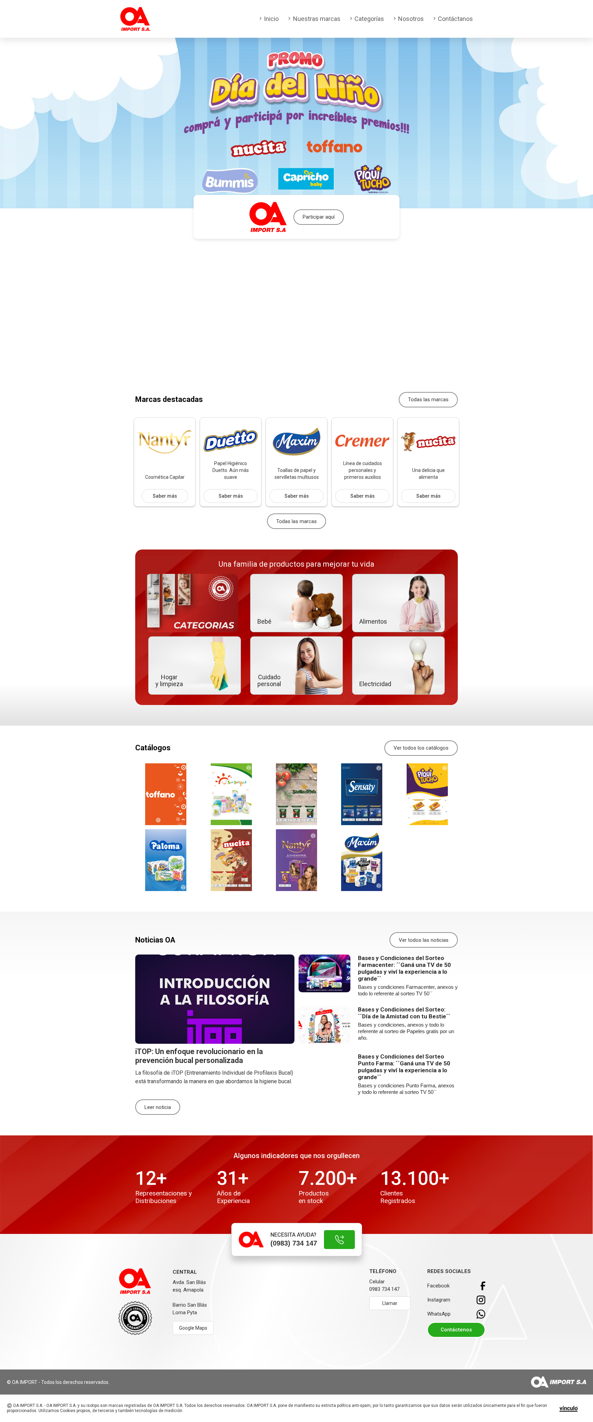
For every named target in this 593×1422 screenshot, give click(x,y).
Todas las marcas (428, 399)
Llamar (389, 1303)
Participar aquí (319, 217)
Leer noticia (157, 1107)
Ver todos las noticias (424, 940)
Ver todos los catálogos (421, 748)
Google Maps (193, 1328)
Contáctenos (456, 1330)
